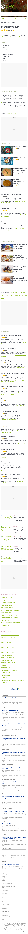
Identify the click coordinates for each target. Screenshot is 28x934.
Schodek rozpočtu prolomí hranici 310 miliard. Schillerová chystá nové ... (13, 788)
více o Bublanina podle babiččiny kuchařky (12, 381)
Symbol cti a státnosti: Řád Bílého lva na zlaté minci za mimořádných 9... (12, 700)
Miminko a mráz (20, 738)
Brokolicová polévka (6, 612)
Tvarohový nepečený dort (7, 657)
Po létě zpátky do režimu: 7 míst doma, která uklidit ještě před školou (20, 560)
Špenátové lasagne (6, 620)
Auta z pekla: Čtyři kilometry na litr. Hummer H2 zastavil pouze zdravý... (13, 759)
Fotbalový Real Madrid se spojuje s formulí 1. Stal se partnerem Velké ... (13, 761)
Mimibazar (16, 557)
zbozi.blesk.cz (4, 882)
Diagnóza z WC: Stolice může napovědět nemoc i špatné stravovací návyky (12, 841)
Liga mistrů (15, 710)
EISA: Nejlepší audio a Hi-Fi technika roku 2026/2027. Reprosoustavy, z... (11, 771)
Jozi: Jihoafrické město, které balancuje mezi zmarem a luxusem (13, 813)
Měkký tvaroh (4, 295)
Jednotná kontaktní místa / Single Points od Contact (13, 931)
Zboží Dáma (4, 880)
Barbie (3, 898)
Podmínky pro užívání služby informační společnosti (13, 928)
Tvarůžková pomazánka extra (8, 682)
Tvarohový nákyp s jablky (7, 655)
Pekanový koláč (5, 625)
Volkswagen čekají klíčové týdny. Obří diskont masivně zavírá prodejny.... (13, 786)
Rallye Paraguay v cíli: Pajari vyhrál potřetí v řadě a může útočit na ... (14, 756)
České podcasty (5, 915)
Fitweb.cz (24, 2)
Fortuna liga (18, 864)
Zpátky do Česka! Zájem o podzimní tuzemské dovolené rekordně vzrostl (14, 815)
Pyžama (3, 901)
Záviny (14, 113)
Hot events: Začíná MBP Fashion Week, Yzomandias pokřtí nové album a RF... (13, 826)
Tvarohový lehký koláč (6, 640)
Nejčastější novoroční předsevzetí (9, 738)
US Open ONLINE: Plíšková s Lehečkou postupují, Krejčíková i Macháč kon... (13, 713)
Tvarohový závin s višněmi (7, 660)
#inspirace (4, 823)
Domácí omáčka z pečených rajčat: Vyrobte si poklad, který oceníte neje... (13, 805)
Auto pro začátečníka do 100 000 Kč (8, 886)
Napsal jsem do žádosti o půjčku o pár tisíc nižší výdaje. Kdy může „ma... (14, 732)
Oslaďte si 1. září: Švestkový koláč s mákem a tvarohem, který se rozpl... (14, 745)
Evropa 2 (3, 919)
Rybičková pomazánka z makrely (9, 617)
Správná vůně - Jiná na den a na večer (9, 746)
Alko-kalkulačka (5, 752)
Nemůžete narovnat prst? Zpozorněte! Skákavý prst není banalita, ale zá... (14, 742)
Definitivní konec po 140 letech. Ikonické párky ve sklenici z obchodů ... (12, 791)
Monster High (4, 897)
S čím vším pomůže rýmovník (9, 838)
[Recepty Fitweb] (7, 7)
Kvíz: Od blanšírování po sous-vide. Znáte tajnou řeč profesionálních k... (11, 803)
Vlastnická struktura (17, 930)
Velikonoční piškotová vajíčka (8, 602)
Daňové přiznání (5, 781)
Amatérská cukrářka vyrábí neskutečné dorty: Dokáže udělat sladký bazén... (13, 801)
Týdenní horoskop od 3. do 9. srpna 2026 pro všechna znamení (19, 519)
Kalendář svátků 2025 (13, 698)
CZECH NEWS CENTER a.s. (14, 923)
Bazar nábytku (4, 908)
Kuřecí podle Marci (5, 600)
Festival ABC (20, 851)
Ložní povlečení (5, 907)
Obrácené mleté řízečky (7, 607)
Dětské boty (4, 905)
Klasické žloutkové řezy (7, 597)
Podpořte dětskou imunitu (7, 837)
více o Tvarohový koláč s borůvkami (11, 418)
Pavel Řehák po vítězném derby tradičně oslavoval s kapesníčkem (11, 871)
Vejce (2, 298)
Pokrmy (16, 18)
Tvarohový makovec (6, 642)
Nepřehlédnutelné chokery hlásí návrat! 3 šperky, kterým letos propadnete (19, 530)
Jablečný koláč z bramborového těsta (10, 622)
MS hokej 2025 (5, 710)
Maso (3, 18)
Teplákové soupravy (5, 904)
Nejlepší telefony (16, 767)
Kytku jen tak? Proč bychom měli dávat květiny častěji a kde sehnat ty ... (13, 829)
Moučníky (9, 113)
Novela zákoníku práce (15, 781)
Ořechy (11, 295)
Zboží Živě (4, 877)
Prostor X (4, 864)
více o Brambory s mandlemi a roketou (13, 343)
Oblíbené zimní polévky (7, 796)
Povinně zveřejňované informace (14, 932)
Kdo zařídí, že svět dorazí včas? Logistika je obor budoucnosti (13, 702)
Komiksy (15, 851)
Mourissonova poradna (7, 851)
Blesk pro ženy (17, 536)
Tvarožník (3, 665)
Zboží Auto (4, 887)
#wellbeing (9, 823)
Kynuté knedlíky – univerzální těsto (10, 610)
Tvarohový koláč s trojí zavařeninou (10, 635)
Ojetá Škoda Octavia (5, 889)
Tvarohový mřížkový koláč (7, 647)
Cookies (21, 929)
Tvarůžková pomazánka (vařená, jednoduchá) (12, 680)
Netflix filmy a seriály (19, 811)
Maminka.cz (16, 546)
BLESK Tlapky (5, 811)
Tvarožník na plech (6, 667)
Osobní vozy (4, 879)
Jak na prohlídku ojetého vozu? (7, 883)
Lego (3, 900)
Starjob (3, 913)
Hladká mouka (14, 292)
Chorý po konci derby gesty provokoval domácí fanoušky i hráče (13, 868)
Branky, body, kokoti (11, 864)
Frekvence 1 (4, 918)
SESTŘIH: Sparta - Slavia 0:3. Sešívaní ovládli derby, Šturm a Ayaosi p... (13, 867)
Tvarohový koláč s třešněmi (8, 637)
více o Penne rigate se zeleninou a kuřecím (12, 393)
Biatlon (10, 710)
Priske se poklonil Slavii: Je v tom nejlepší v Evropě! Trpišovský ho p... (14, 715)
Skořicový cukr (23, 295)
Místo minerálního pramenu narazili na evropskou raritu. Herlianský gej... (12, 818)
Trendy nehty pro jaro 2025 (14, 723)
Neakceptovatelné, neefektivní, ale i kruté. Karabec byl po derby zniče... (13, 718)
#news (14, 823)
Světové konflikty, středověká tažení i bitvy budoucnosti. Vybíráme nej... (14, 858)
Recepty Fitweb (4, 22)
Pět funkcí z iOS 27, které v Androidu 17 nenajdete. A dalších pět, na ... (13, 773)
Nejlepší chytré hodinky (7, 767)
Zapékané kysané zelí (6, 605)
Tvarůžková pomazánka (7, 677)
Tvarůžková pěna (5, 675)
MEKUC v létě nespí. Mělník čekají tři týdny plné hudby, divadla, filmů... (13, 728)
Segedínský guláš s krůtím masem (9, 615)
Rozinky (16, 295)
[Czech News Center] (16, 689)
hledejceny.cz (4, 876)
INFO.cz (20, 698)
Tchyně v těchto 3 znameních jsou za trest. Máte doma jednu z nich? (19, 550)
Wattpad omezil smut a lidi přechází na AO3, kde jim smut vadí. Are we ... (14, 831)
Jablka (20, 292)
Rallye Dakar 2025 (14, 752)
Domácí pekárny (16, 796)
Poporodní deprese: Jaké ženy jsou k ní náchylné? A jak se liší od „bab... (14, 845)
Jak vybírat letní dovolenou (7, 739)
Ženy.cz (15, 526)
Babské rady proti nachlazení (20, 837)
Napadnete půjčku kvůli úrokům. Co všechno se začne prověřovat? (19, 539)
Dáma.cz (15, 515)
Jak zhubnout (5, 723)
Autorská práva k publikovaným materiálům (14, 927)
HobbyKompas (4, 884)
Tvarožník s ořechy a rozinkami (9, 670)
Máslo (24, 292)
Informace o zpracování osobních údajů (12, 929)
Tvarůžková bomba (6, 672)
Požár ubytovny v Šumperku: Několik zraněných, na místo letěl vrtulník (13, 704)
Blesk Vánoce (5, 698)
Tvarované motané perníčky (8, 662)
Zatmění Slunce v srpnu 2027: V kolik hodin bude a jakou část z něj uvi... (13, 776)
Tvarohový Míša (5, 645)
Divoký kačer (12, 811)
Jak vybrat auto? (5, 890)
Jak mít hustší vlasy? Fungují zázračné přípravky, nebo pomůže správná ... (13, 853)
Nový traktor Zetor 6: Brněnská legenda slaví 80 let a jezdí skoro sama (13, 856)
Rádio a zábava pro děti (6, 916)
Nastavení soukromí (9, 930)
